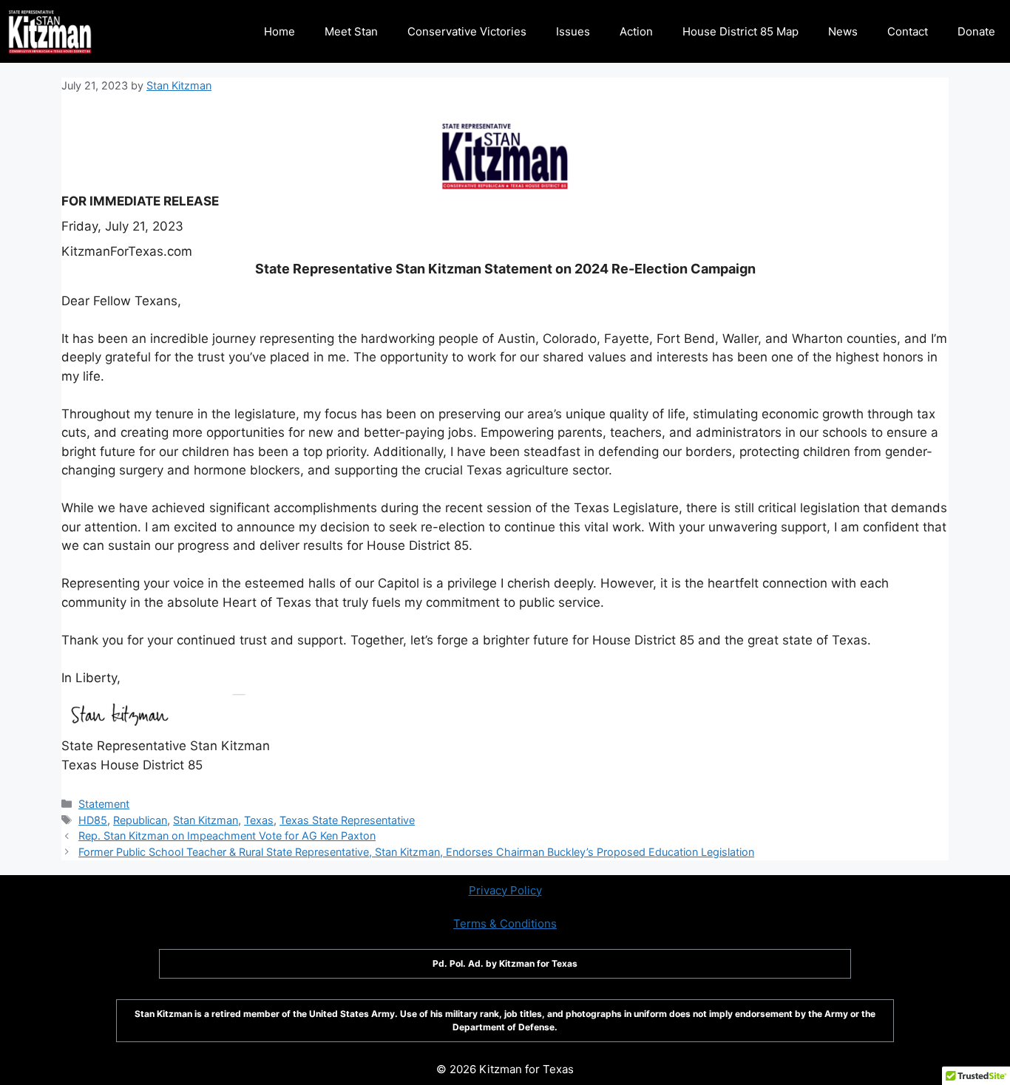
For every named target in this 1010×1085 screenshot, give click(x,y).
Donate (976, 31)
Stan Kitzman (205, 820)
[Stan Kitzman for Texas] (49, 31)
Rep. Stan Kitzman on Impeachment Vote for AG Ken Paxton (227, 835)
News (843, 31)
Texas (259, 820)
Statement (103, 803)
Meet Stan (351, 31)
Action (636, 31)
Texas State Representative (347, 820)
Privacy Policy (505, 890)
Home (279, 31)
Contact (907, 31)
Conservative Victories (466, 31)
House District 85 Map (740, 31)
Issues (573, 31)
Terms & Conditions (505, 923)
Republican (140, 820)
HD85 (92, 820)
